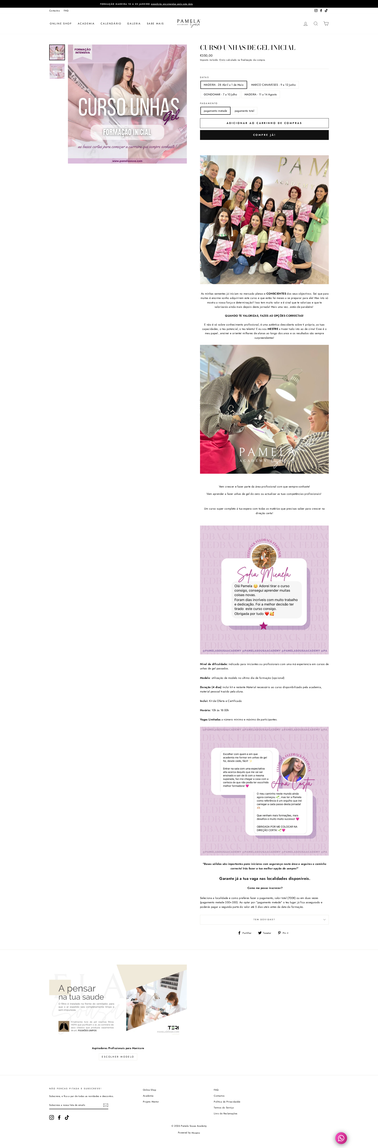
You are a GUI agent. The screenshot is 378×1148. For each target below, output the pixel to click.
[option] (189, 4)
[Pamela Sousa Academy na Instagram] (51, 1117)
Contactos (54, 10)
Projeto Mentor (151, 1101)
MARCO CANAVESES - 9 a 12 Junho (273, 85)
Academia (86, 23)
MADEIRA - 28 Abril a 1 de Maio (224, 85)
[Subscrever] (105, 1105)
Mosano (196, 1132)
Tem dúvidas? (264, 919)
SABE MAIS (155, 23)
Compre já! (264, 135)
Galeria (134, 23)
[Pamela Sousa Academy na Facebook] (59, 1117)
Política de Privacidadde (227, 1101)
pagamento (209, 103)
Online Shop (61, 23)
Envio (222, 59)
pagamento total (244, 111)
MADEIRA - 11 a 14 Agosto (261, 94)
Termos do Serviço (224, 1107)
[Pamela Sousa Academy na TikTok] (67, 1117)
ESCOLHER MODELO (118, 1057)
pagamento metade (215, 111)
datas (204, 77)
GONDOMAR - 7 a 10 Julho (220, 94)
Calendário (111, 23)
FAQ (66, 10)
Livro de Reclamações (225, 1113)
